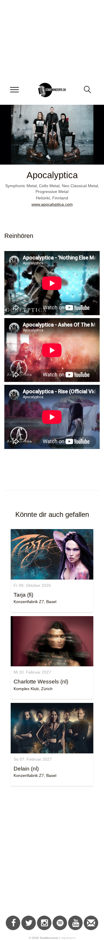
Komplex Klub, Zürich (33, 688)
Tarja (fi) (23, 595)
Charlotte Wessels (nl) (41, 682)
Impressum (68, 937)
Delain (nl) (26, 769)
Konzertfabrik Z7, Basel (35, 601)
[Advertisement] (52, 852)
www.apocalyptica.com (52, 204)
